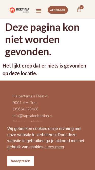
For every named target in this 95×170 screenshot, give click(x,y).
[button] (39, 11)
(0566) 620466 (26, 109)
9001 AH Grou (25, 102)
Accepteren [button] (20, 161)
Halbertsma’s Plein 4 (30, 96)
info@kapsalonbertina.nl (33, 115)
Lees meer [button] (54, 147)
